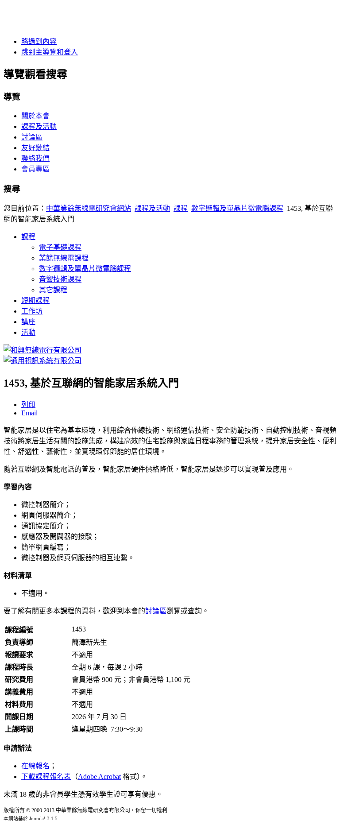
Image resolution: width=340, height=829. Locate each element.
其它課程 (53, 290)
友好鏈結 (35, 147)
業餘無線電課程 (64, 258)
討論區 (31, 137)
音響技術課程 (60, 279)
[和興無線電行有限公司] (42, 350)
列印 (28, 404)
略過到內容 (39, 41)
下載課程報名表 (46, 776)
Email (29, 413)
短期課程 (35, 300)
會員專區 (35, 169)
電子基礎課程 (60, 247)
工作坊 (31, 311)
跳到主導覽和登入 (49, 52)
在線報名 (35, 766)
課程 (181, 208)
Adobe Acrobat (99, 776)
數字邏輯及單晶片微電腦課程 (237, 208)
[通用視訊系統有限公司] (42, 360)
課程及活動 (39, 126)
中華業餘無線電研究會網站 (88, 208)
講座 (28, 321)
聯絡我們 (35, 158)
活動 (28, 332)
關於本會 (35, 116)
